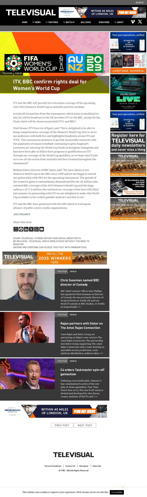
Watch (69, 22)
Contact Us (70, 466)
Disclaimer (84, 466)
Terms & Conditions (52, 466)
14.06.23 (18, 73)
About (120, 22)
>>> (79, 306)
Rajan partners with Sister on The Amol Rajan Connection (81, 325)
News (38, 22)
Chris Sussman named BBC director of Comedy (79, 282)
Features (53, 22)
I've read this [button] (117, 492)
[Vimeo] (132, 21)
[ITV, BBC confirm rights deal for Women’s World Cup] (31, 14)
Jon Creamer (21, 214)
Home (24, 22)
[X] (140, 21)
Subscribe (104, 22)
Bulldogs (86, 22)
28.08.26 (73, 271)
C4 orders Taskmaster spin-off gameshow (82, 372)
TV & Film (7, 73)
